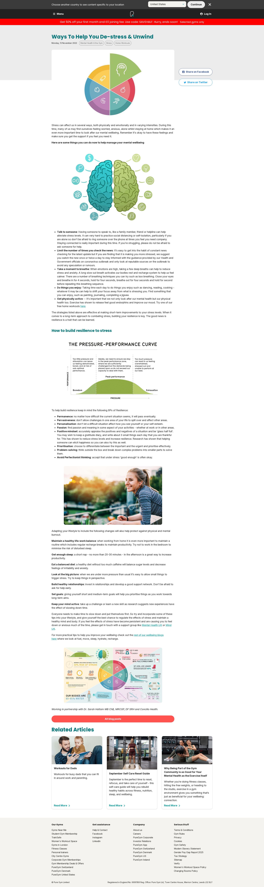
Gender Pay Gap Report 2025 (188, 852)
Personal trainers (60, 852)
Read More (60, 805)
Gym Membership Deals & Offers (68, 863)
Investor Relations (142, 841)
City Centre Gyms (60, 856)
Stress (109, 43)
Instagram (97, 837)
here (82, 306)
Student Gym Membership (64, 833)
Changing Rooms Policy (186, 871)
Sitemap (178, 859)
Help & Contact (99, 830)
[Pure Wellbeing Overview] (113, 675)
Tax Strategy (180, 856)
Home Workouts (122, 43)
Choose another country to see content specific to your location (88, 4)
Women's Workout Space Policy (190, 867)
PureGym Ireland (141, 859)
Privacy (178, 837)
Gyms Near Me (59, 830)
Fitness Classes (59, 848)
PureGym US (139, 856)
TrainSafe (56, 837)
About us (137, 830)
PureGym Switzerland (62, 867)
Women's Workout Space (64, 841)
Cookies (178, 841)
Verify (177, 863)
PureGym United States (63, 874)
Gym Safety (180, 845)
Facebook (97, 833)
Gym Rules (179, 833)
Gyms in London (60, 845)
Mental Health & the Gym (91, 43)
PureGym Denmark (61, 871)
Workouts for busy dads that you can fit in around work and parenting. (76, 787)
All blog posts (113, 718)
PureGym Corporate (143, 837)
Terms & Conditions (183, 830)
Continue (196, 4)
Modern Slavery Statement (187, 848)
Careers (137, 833)
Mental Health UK (152, 625)
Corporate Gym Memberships (66, 859)
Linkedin (96, 841)
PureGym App (140, 845)
